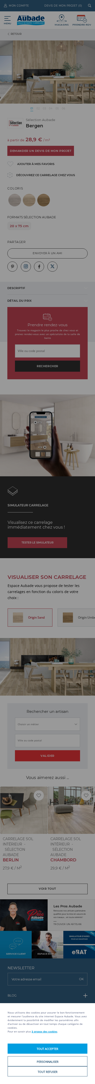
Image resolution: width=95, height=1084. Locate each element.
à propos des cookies (44, 1031)
